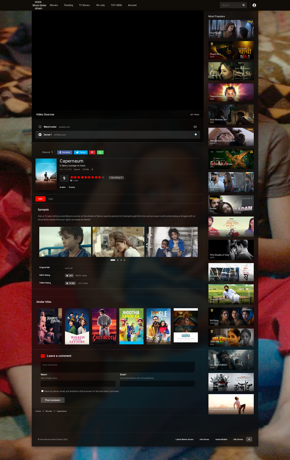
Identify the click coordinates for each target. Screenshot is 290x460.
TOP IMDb (116, 5)
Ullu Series (238, 439)
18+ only (100, 5)
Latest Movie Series (184, 439)
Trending (68, 5)
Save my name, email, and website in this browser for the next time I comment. (81, 391)
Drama (72, 187)
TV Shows (84, 5)
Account (132, 5)
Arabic (63, 187)
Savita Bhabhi (221, 439)
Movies (54, 5)
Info (40, 199)
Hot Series (204, 439)
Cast (50, 199)
